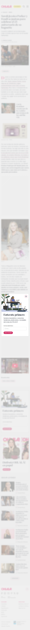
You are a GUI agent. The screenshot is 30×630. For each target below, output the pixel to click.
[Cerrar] (26, 296)
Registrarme (8, 332)
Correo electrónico (8, 325)
